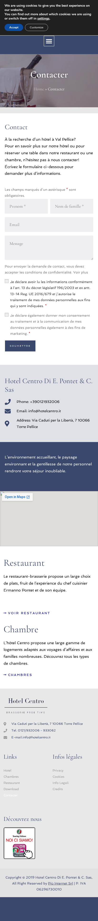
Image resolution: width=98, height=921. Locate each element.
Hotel (7, 770)
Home (39, 89)
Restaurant (12, 783)
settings (43, 18)
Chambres (11, 776)
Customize (36, 27)
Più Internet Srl (60, 883)
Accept (13, 27)
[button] (49, 41)
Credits (58, 789)
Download (11, 789)
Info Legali (61, 783)
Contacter (11, 795)
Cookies (58, 776)
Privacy (58, 770)
